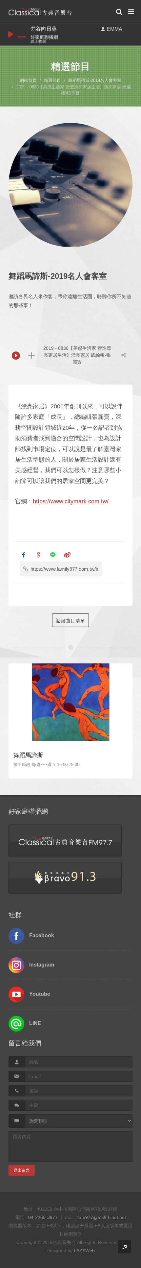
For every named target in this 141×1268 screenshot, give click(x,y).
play (10, 34)
